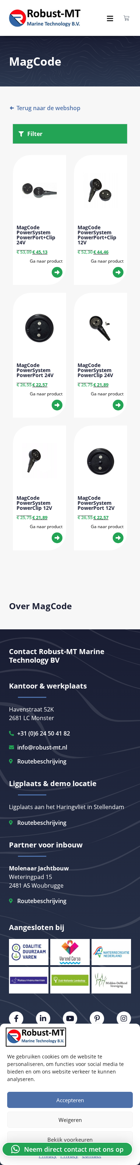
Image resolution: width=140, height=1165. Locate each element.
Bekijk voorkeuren (70, 1139)
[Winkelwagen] (126, 18)
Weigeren (70, 1119)
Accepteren (70, 1100)
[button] (67, 1149)
